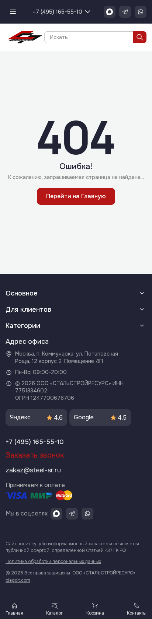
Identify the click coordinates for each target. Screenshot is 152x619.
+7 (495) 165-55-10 (57, 11)
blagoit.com (18, 580)
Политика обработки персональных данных (53, 561)
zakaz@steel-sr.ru (33, 470)
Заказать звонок (35, 455)
